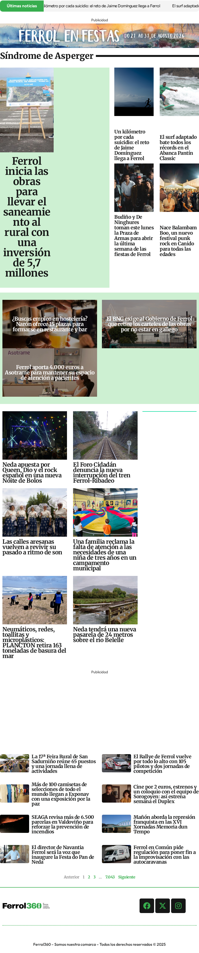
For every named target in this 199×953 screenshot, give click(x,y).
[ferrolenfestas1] (99, 46)
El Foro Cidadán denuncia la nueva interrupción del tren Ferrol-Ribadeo (101, 472)
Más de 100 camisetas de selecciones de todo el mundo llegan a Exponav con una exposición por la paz (61, 794)
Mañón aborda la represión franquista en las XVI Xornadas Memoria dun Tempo (164, 824)
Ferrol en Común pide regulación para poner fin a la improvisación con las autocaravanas (164, 854)
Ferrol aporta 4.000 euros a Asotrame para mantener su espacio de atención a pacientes (50, 372)
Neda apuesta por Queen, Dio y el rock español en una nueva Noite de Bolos (31, 472)
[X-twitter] (162, 906)
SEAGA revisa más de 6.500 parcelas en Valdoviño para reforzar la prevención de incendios (63, 824)
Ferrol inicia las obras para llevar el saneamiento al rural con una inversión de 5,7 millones (27, 217)
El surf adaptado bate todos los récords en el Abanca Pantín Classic (178, 147)
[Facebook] (147, 906)
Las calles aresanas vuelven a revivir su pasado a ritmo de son (32, 547)
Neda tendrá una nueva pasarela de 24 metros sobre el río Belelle (104, 635)
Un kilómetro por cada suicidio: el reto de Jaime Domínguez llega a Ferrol (83, 5)
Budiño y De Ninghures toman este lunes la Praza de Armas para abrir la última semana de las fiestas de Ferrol (134, 235)
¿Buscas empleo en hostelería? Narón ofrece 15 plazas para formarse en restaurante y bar (50, 324)
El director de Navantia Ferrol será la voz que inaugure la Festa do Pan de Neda (63, 854)
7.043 (110, 877)
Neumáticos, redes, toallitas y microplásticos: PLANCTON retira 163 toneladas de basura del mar (34, 643)
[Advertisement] (99, 709)
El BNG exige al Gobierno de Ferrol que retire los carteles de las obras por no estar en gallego (149, 324)
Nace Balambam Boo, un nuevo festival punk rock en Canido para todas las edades (178, 241)
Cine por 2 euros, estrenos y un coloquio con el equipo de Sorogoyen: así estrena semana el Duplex (166, 794)
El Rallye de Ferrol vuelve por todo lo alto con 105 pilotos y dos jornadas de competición (162, 763)
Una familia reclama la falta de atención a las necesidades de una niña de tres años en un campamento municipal (104, 555)
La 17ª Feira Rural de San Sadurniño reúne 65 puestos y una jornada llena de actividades (64, 763)
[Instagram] (178, 906)
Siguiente (126, 877)
